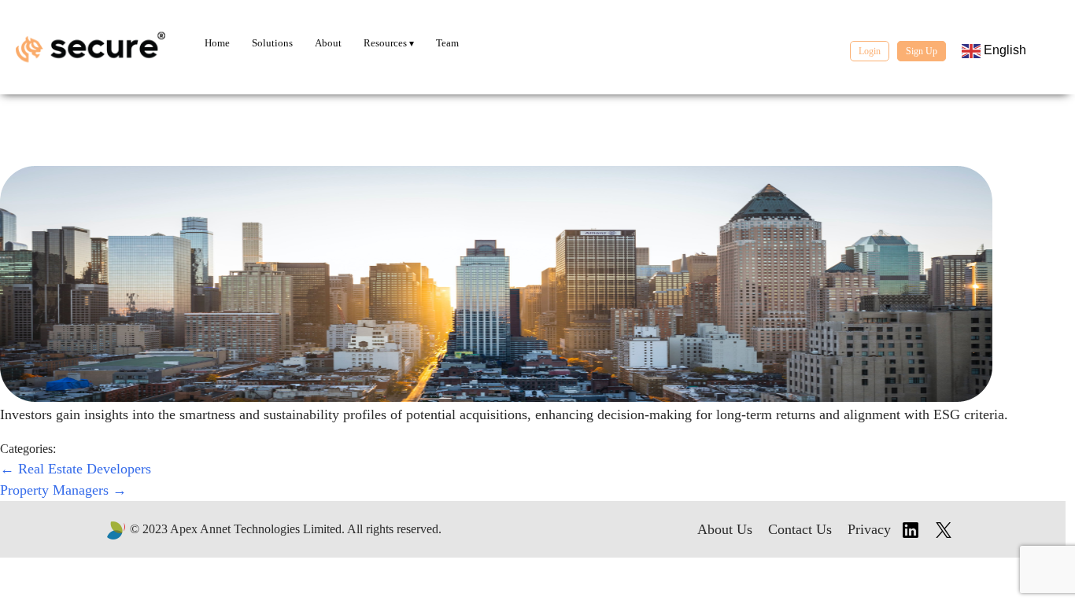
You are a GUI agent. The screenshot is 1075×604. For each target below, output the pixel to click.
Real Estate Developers (75, 469)
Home (217, 43)
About (328, 43)
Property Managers (63, 490)
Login (870, 51)
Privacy (869, 529)
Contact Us (800, 529)
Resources (386, 43)
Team (447, 43)
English (1003, 50)
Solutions (272, 43)
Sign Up (921, 51)
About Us (724, 529)
